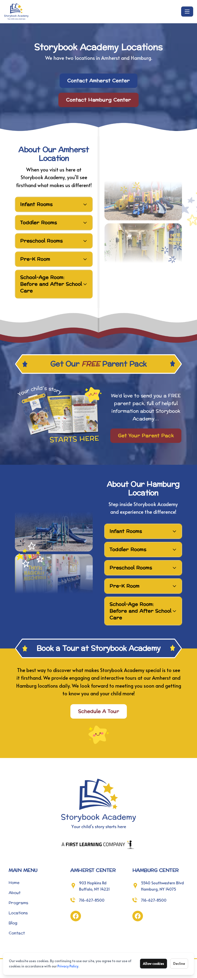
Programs (18, 902)
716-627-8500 (92, 900)
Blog (13, 922)
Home (14, 882)
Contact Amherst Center (98, 80)
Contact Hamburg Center (98, 100)
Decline (179, 963)
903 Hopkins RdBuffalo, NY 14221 (94, 886)
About (15, 892)
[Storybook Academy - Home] (91, 11)
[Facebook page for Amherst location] (75, 916)
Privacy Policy (67, 966)
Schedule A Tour (98, 711)
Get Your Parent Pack (146, 435)
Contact (17, 932)
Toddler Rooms (38, 222)
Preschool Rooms (41, 241)
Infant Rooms (36, 204)
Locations (18, 912)
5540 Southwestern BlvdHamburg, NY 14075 (162, 886)
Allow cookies (153, 963)
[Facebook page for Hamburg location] (137, 916)
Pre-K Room (35, 259)
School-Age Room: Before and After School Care (51, 284)
